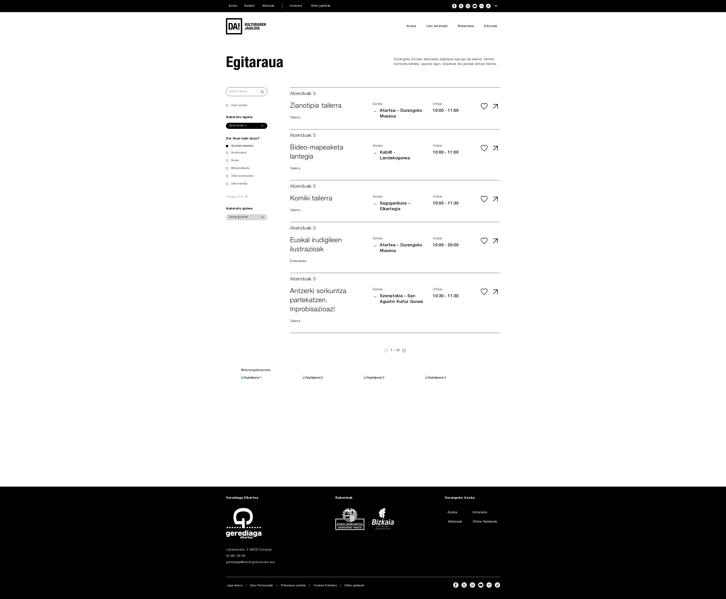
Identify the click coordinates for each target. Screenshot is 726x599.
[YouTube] (474, 6)
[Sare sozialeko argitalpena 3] (394, 423)
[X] (461, 6)
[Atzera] (386, 350)
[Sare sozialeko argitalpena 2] (332, 423)
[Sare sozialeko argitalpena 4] (455, 423)
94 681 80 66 (235, 556)
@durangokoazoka (256, 370)
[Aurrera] (404, 350)
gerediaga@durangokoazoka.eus (250, 562)
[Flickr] (481, 6)
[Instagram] (468, 6)
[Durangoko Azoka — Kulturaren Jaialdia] (246, 26)
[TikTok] (488, 6)
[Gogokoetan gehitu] (484, 106)
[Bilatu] (262, 92)
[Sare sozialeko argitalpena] (271, 423)
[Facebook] (454, 6)
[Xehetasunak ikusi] (495, 106)
